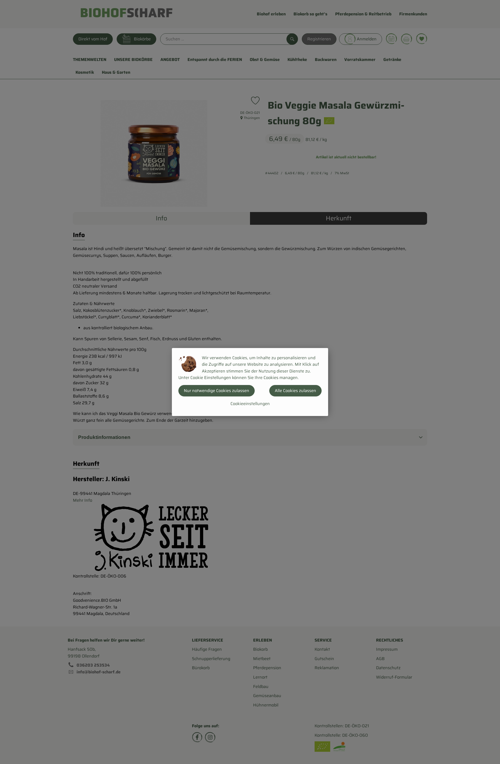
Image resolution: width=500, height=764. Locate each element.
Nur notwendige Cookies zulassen (216, 390)
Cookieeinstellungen (250, 403)
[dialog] (250, 382)
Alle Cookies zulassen (295, 390)
